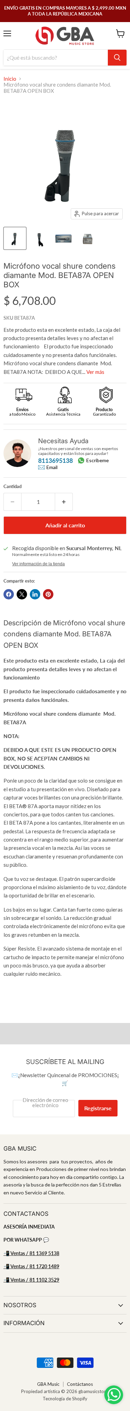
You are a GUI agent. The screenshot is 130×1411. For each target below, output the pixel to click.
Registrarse (98, 1108)
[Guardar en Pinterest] (48, 594)
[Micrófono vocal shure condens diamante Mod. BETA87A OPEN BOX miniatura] (15, 238)
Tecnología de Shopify (65, 1398)
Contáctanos (80, 1384)
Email (52, 467)
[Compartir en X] (22, 594)
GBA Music (48, 1384)
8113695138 (55, 460)
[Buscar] (117, 58)
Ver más (95, 372)
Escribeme (97, 460)
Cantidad (12, 486)
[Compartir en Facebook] (8, 594)
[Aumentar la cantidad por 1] (64, 502)
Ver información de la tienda (38, 564)
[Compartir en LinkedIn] (35, 594)
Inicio (9, 79)
